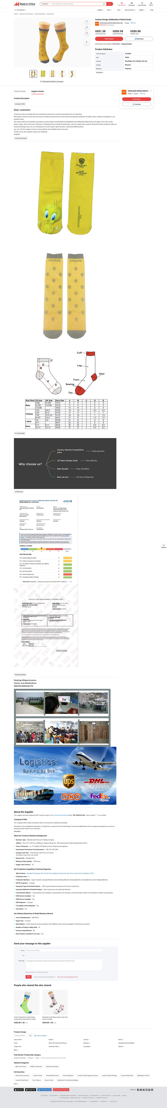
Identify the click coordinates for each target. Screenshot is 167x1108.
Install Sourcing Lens (62, 1090)
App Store (19, 1090)
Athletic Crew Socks (36, 1066)
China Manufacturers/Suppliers (68, 1095)
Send (28, 977)
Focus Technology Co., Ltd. (70, 1101)
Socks (81, 873)
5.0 (130, 93)
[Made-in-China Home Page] (24, 4)
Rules (151, 10)
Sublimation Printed (143, 1075)
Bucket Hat (65, 873)
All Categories (21, 10)
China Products (54, 1095)
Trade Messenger (44, 1090)
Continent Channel (106, 1095)
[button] (104, 4)
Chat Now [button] (140, 39)
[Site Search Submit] (109, 4)
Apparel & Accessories (26, 14)
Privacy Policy (113, 1101)
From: (23, 950)
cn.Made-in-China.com (102, 1097)
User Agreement (94, 1101)
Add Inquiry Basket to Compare (52, 81)
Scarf (76, 873)
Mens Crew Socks (20, 1066)
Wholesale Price (95, 1095)
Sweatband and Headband (126, 1043)
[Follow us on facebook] (138, 1090)
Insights (124, 1095)
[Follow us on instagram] (144, 1090)
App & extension (129, 10)
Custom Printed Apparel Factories (88, 1075)
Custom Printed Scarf (21, 1080)
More (15, 1084)
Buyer (108, 10)
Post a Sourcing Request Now (68, 977)
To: (24, 956)
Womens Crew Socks (52, 1066)
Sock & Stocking (40, 14)
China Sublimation (68, 1075)
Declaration (104, 1101)
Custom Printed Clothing (109, 1075)
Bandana (86, 873)
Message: (22, 961)
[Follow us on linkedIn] (152, 1090)
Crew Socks (50, 14)
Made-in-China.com (75, 1097)
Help (118, 10)
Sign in (151, 5)
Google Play (30, 1090)
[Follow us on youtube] (146, 1090)
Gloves (72, 873)
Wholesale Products (83, 1095)
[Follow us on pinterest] (149, 1090)
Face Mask (87, 1046)
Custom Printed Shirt (127, 1075)
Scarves (86, 1039)
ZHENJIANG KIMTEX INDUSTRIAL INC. (111, 23)
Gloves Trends (49, 1080)
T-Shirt (92, 873)
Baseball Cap (31, 873)
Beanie (51, 1039)
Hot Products (44, 1095)
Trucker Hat (47, 873)
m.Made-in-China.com (88, 1097)
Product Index (116, 1095)
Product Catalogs (41, 1035)
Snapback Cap (56, 873)
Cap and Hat (17, 1039)
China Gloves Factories (22, 1075)
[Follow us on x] (141, 1090)
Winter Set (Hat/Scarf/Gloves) (58, 1043)
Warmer (120, 1046)
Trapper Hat (17, 1046)
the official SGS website (59, 815)
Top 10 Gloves (36, 1080)
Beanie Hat (39, 873)
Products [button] (45, 4)
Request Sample (127, 44)
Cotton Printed (37, 1075)
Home (15, 14)
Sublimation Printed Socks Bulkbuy (67, 1080)
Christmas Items (54, 1046)
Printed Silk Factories (52, 1075)
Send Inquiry (109, 39)
